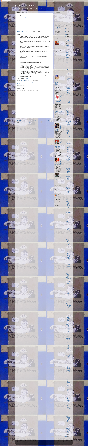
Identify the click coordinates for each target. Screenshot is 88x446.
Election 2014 (39, 82)
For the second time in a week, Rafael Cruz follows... (68, 249)
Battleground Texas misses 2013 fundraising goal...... (68, 242)
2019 (66, 28)
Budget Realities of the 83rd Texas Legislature (68, 327)
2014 (66, 36)
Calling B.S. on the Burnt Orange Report (68, 214)
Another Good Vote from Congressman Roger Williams (68, 90)
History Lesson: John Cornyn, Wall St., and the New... (68, 399)
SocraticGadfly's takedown (22, 33)
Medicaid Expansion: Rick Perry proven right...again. (68, 406)
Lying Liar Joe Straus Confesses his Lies (68, 78)
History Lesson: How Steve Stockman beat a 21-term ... (68, 306)
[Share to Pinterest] (37, 80)
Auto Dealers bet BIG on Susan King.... (58, 112)
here (27, 78)
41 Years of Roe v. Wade (68, 218)
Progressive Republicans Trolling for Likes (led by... (68, 425)
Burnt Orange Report (32, 82)
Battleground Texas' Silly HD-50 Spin (68, 69)
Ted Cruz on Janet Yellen (68, 386)
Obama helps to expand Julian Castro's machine (68, 312)
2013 (66, 434)
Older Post (49, 120)
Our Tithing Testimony (68, 390)
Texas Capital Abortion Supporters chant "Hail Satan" (58, 29)
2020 (66, 26)
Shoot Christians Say (68, 143)
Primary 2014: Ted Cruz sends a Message (68, 375)
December (68, 37)
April (67, 54)
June (67, 51)
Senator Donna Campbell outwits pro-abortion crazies (68, 288)
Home (35, 120)
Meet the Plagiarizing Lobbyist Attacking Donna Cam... (68, 419)
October (67, 42)
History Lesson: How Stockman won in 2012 (68, 382)
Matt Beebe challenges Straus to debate (68, 393)
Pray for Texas (67, 260)
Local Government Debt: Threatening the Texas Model (68, 345)
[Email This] (32, 80)
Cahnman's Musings (25, 5)
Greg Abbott (44, 82)
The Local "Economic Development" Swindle (68, 352)
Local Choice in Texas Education (68, 356)
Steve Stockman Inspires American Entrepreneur (68, 235)
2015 (66, 34)
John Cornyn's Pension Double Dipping (68, 318)
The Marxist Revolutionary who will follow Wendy (68, 158)
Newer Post (20, 120)
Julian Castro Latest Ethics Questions (68, 209)
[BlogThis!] (33, 80)
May (67, 52)
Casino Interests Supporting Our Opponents (68, 97)
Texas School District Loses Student (67, 64)
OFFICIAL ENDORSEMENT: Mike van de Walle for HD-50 (68, 183)
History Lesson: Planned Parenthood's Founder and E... (68, 137)
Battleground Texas (24, 82)
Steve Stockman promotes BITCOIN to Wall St (68, 413)
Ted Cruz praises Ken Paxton (67, 294)
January (67, 59)
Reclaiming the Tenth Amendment (68, 340)
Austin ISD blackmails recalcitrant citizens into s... (68, 170)
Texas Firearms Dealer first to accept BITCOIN (68, 84)
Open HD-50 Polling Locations (68, 118)
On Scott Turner (67, 322)
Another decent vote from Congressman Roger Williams (68, 197)
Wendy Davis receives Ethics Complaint (68, 123)
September (68, 45)
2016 (66, 33)
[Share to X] (35, 80)
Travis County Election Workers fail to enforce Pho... (68, 113)
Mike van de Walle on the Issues (68, 154)
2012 (66, 436)
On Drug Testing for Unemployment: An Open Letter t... (68, 256)
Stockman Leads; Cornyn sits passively (68, 107)
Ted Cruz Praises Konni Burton (67, 127)
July (67, 49)
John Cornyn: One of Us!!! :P (68, 74)
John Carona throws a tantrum (68, 102)
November (68, 40)
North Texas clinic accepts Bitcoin (68, 178)
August (67, 47)
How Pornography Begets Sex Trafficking (68, 264)
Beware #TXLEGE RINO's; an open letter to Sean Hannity (68, 148)
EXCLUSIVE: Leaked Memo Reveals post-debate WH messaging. (58, 61)
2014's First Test (68, 174)
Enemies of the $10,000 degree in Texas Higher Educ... (68, 362)
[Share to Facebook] (36, 80)
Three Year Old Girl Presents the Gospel (68, 430)
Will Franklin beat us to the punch (23, 31)
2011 (66, 437)
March (67, 55)
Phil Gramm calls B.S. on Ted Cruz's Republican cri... (68, 299)
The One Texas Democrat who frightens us (68, 204)
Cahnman (58, 195)
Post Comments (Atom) (27, 122)
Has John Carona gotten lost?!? (67, 275)
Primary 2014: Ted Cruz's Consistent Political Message (68, 224)
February (67, 57)
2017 (66, 31)
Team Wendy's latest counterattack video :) (68, 164)
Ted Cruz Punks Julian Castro (67, 132)
